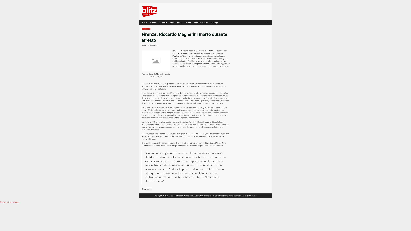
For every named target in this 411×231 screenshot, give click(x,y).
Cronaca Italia (146, 29)
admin (145, 45)
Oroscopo (214, 23)
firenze (149, 189)
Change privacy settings (9, 202)
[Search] (266, 23)
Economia (163, 23)
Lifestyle (188, 23)
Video (179, 23)
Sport (172, 23)
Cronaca (153, 23)
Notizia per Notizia (201, 23)
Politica (144, 23)
